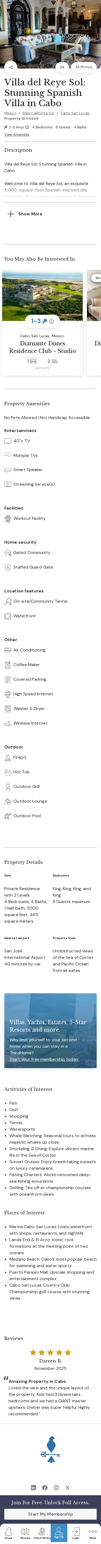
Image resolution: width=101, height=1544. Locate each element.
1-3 (42, 321)
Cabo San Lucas (75, 113)
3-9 (19, 127)
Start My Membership (50, 1514)
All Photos (83, 67)
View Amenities (16, 134)
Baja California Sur (38, 113)
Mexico (10, 113)
